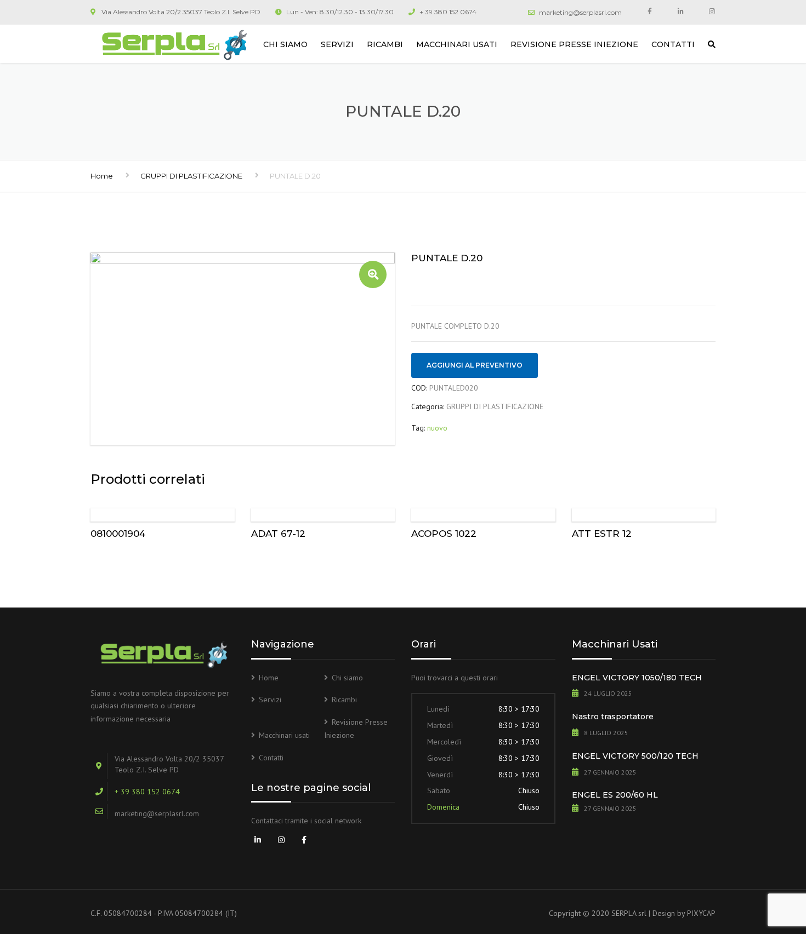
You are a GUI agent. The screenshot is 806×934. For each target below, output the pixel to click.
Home (101, 175)
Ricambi (385, 44)
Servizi (337, 44)
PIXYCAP (701, 913)
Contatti (673, 44)
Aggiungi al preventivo (475, 365)
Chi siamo (285, 44)
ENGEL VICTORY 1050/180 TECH (637, 678)
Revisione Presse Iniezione (574, 44)
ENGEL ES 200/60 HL (615, 795)
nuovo (437, 428)
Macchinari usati (456, 44)
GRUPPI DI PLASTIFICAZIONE (191, 175)
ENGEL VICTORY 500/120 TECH (635, 756)
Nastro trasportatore (613, 716)
